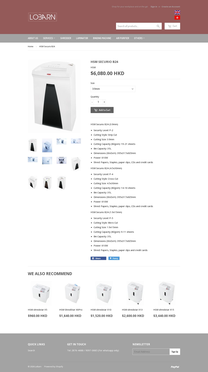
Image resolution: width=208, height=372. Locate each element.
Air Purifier (122, 38)
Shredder (65, 38)
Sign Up (175, 351)
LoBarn (38, 366)
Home (30, 46)
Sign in (154, 6)
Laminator (82, 38)
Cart (174, 25)
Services (48, 38)
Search (31, 350)
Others (138, 38)
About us (33, 38)
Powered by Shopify (53, 366)
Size (93, 83)
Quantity (95, 96)
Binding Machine (102, 38)
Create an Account (171, 6)
